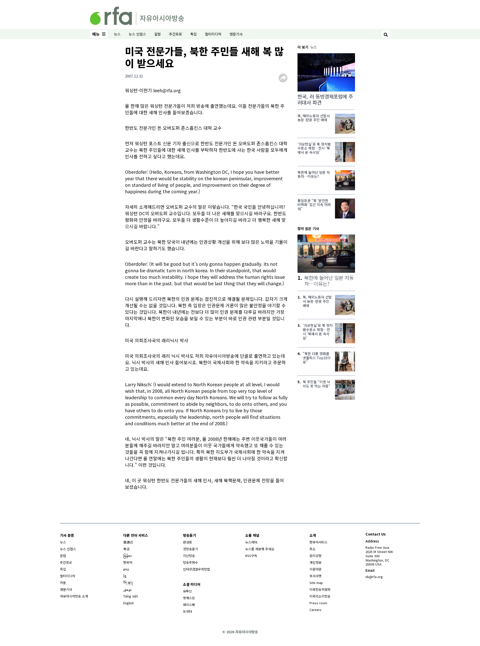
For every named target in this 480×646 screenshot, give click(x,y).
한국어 (127, 562)
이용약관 (316, 569)
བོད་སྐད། (128, 582)
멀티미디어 (213, 34)
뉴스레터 (251, 542)
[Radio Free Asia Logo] (137, 15)
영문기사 (236, 34)
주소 (313, 548)
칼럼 (157, 34)
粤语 (126, 548)
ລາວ (126, 569)
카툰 (63, 582)
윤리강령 (316, 555)
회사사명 (316, 576)
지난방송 (189, 555)
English (128, 602)
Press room (318, 602)
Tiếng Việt (130, 596)
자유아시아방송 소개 (74, 596)
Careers (316, 609)
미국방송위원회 (320, 589)
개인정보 (316, 562)
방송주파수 (190, 562)
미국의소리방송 (320, 596)
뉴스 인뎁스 (137, 34)
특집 (193, 34)
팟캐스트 (189, 598)
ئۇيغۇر (127, 589)
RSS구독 (251, 555)
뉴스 (117, 34)
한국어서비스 (319, 542)
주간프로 (175, 34)
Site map (316, 582)
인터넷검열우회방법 (196, 569)
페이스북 (189, 604)
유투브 (187, 591)
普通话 (128, 542)
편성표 (187, 542)
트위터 (187, 611)
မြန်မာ (127, 555)
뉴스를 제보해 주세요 (259, 548)
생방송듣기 (190, 548)
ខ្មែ (124, 576)
